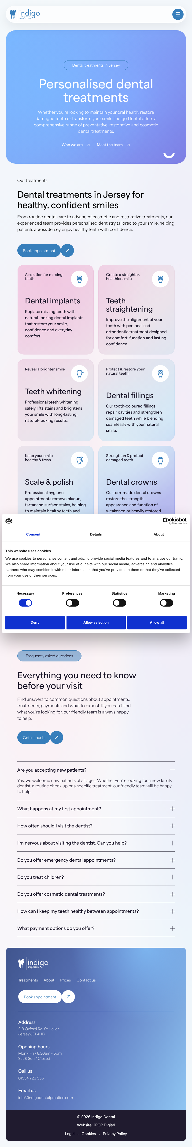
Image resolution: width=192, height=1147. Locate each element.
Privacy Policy (115, 1134)
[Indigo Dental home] (89, 14)
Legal (69, 1134)
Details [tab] (96, 534)
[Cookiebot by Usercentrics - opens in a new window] (166, 520)
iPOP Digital (104, 1125)
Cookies (88, 1134)
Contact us (86, 980)
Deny (35, 622)
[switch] (72, 603)
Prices (65, 980)
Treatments (28, 980)
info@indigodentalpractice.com (45, 1097)
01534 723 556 (31, 1078)
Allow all (157, 622)
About (49, 980)
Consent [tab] (33, 534)
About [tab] (159, 534)
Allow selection (96, 622)
